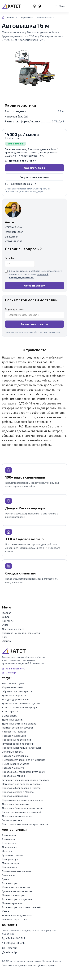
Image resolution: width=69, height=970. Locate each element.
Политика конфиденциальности (19, 965)
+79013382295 (13, 241)
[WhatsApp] (39, 6)
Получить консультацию (34, 176)
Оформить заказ (34, 167)
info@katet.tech (14, 231)
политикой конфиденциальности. (28, 276)
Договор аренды (47, 965)
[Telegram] (34, 6)
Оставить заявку (34, 285)
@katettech (11, 236)
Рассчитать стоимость (34, 324)
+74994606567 (13, 227)
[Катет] (11, 6)
